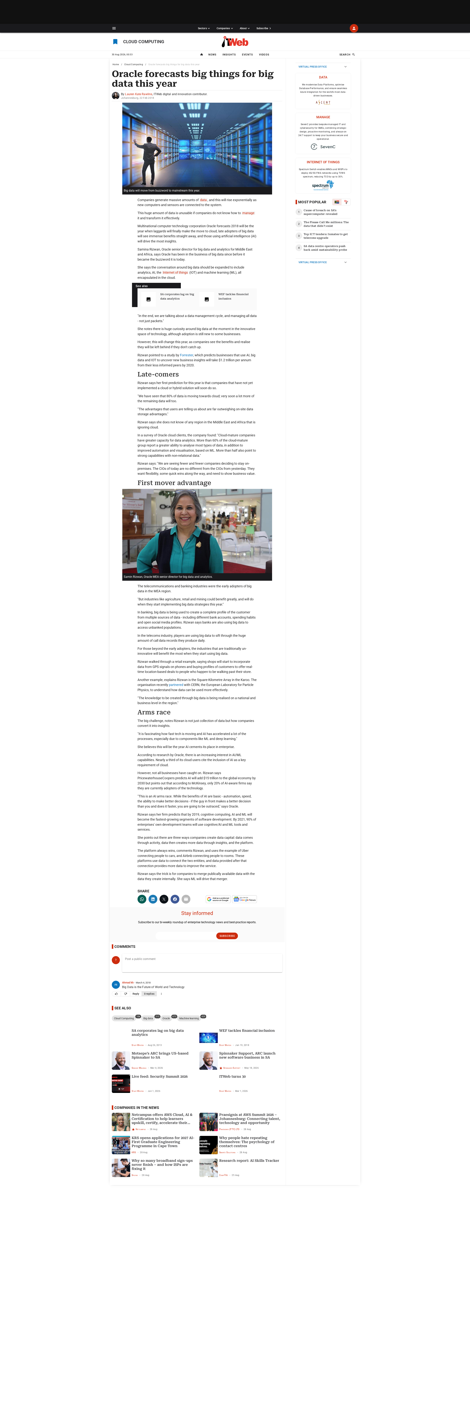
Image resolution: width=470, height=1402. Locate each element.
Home (116, 64)
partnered (176, 685)
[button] (114, 28)
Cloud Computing (133, 64)
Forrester (186, 355)
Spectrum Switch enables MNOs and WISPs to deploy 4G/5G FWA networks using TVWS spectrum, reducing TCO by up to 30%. (323, 173)
